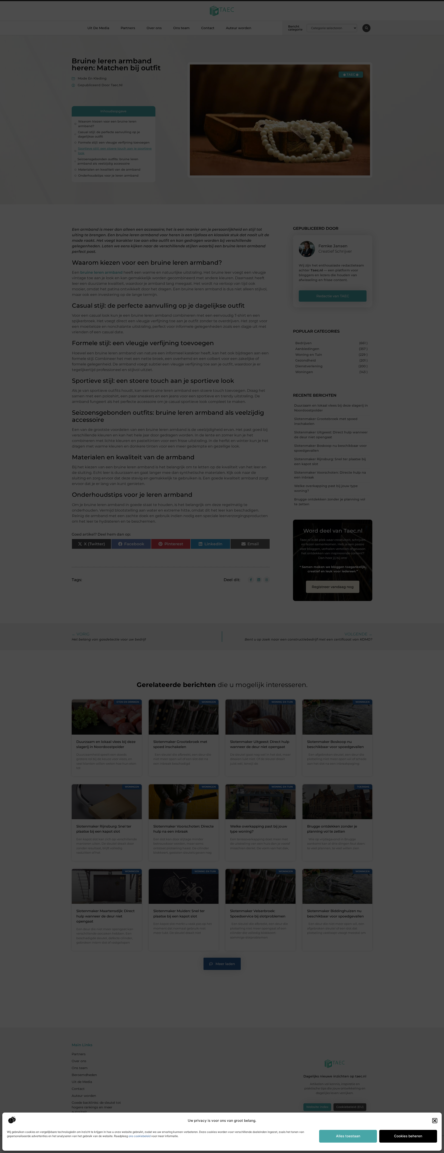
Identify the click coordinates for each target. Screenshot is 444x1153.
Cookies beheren (408, 1136)
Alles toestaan (348, 1136)
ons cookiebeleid (140, 1136)
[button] (434, 1120)
